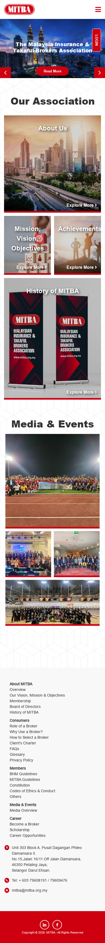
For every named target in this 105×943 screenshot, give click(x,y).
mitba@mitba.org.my (29, 890)
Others (15, 796)
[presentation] (5, 72)
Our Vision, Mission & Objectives (37, 695)
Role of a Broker (23, 726)
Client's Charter (23, 743)
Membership (20, 701)
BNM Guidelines (23, 774)
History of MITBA (24, 712)
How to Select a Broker (29, 737)
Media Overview (23, 810)
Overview (18, 689)
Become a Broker (24, 824)
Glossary (17, 754)
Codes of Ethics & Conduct (32, 791)
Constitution (20, 785)
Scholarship (20, 830)
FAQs (14, 749)
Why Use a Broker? (26, 732)
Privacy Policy (21, 760)
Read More (52, 71)
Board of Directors (25, 706)
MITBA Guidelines (25, 779)
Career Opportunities (28, 835)
